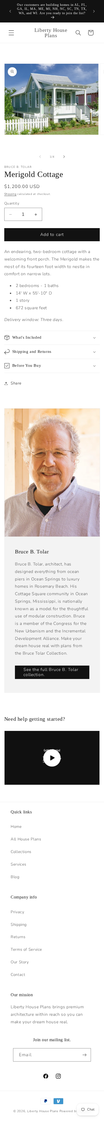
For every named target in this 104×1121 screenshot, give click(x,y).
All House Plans (26, 839)
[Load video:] (52, 758)
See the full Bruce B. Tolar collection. (50, 672)
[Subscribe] (84, 1054)
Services (18, 864)
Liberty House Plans (42, 1111)
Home (16, 826)
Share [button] (16, 383)
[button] (11, 33)
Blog (15, 877)
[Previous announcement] (10, 11)
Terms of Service (26, 949)
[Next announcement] (94, 11)
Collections (21, 851)
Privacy (17, 912)
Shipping (10, 194)
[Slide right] (64, 157)
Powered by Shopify (75, 1111)
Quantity (11, 203)
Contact (18, 974)
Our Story (20, 962)
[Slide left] (40, 157)
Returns (18, 936)
